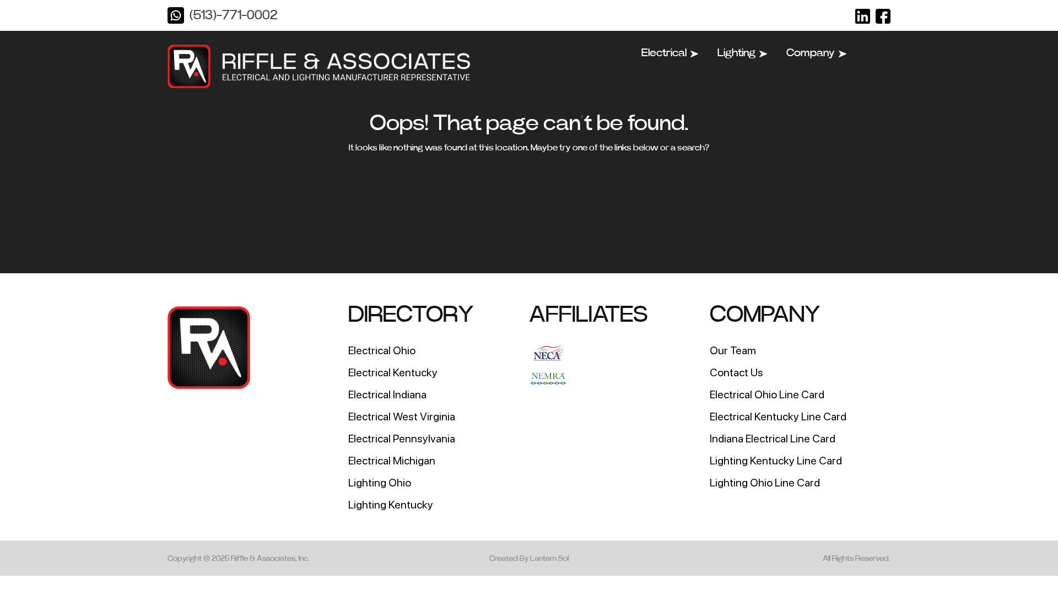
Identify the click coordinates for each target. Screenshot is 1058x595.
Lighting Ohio (379, 482)
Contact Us (736, 372)
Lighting (736, 52)
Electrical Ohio (381, 350)
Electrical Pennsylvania (401, 438)
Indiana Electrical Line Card (772, 438)
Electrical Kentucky (393, 372)
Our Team (733, 350)
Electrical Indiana (387, 394)
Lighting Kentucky (390, 504)
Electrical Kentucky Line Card (778, 416)
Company (810, 52)
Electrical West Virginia (401, 416)
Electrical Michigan (391, 460)
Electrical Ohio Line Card (767, 394)
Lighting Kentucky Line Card (776, 460)
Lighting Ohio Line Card (765, 482)
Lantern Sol (549, 558)
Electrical (664, 52)
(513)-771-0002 (233, 15)
